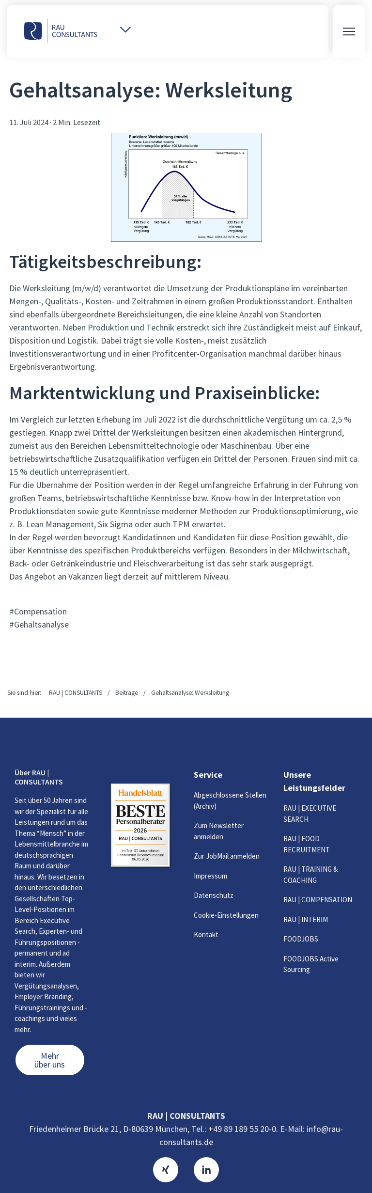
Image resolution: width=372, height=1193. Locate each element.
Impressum (210, 875)
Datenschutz (213, 895)
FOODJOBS (300, 938)
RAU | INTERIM (305, 919)
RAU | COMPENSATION (317, 899)
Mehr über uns (49, 1060)
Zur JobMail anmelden (227, 856)
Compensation (40, 611)
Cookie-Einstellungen (226, 915)
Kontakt (206, 934)
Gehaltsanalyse (41, 624)
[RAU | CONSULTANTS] (60, 32)
